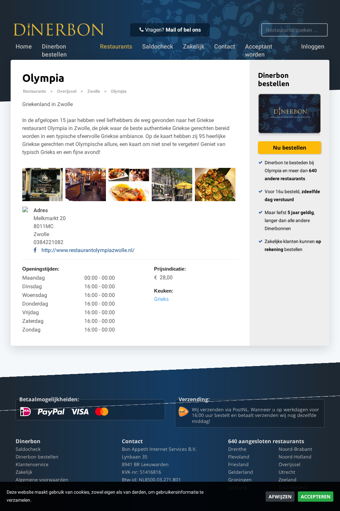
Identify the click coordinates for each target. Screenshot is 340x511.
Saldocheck (157, 46)
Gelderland (240, 472)
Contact (224, 46)
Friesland (238, 464)
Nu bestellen (289, 147)
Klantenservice (32, 464)
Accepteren (315, 496)
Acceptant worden (258, 50)
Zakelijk (193, 46)
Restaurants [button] (116, 46)
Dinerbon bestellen (54, 50)
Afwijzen (280, 496)
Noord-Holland (295, 456)
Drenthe (237, 449)
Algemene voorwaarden (42, 479)
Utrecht (287, 472)
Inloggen (312, 46)
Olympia (119, 91)
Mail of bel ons (183, 30)
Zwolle (93, 91)
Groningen (240, 479)
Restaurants (34, 91)
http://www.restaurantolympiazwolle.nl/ (88, 250)
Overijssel (66, 91)
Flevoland (238, 456)
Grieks (161, 299)
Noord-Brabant (295, 449)
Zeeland (288, 479)
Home (24, 46)
